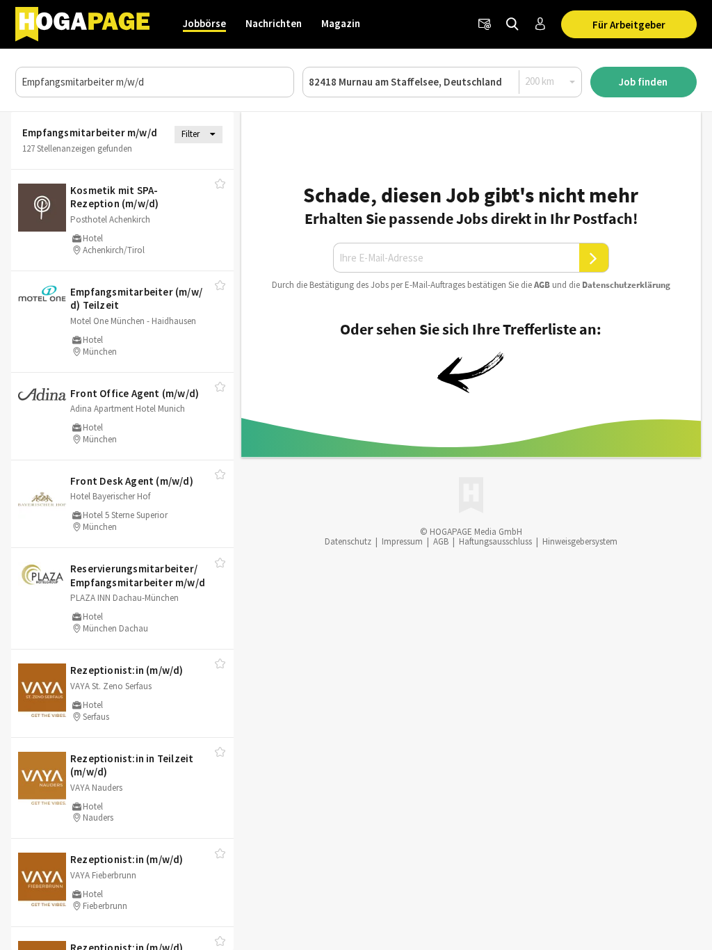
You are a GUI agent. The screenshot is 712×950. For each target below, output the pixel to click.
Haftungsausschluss (495, 541)
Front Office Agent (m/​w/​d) (134, 393)
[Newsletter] (485, 24)
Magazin (340, 23)
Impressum (402, 541)
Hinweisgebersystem (579, 541)
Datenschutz (348, 541)
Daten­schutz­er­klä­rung (626, 285)
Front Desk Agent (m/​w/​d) (131, 481)
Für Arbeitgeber (628, 24)
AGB (542, 285)
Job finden (643, 81)
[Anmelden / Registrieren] (540, 24)
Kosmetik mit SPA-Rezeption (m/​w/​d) (114, 197)
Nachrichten (273, 23)
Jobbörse (204, 23)
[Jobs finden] (512, 24)
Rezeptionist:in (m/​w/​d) (127, 670)
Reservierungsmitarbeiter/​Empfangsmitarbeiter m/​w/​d (137, 575)
